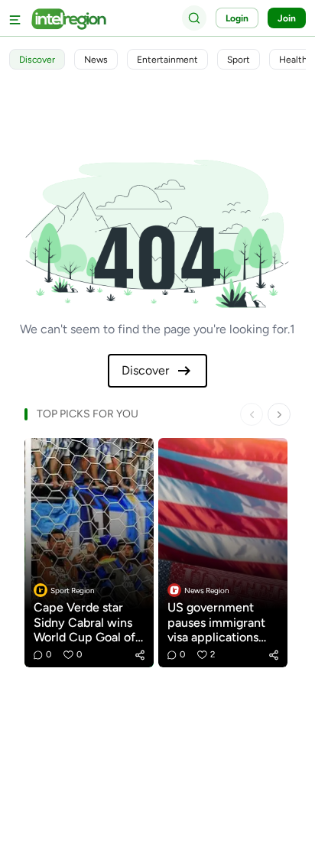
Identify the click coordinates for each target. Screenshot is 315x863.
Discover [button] (37, 59)
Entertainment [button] (167, 59)
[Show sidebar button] (15, 18)
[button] (140, 655)
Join (287, 18)
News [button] (96, 59)
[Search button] (194, 17)
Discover (145, 370)
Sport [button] (238, 59)
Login (237, 18)
